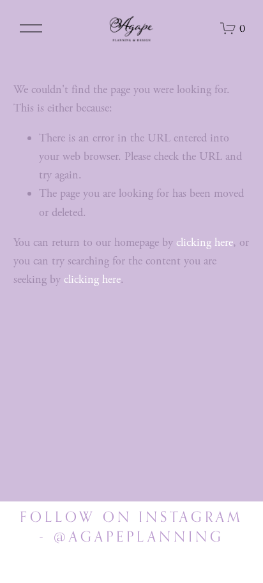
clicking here (204, 242)
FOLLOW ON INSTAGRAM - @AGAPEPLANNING (131, 526)
